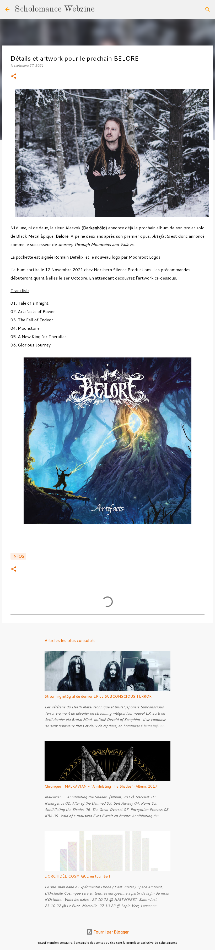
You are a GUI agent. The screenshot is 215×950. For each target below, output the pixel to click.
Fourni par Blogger (111, 932)
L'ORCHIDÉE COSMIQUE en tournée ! (77, 876)
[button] (13, 76)
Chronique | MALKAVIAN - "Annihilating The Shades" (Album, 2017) (102, 786)
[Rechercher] (102, 9)
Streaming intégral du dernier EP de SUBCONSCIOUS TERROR (98, 696)
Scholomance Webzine (55, 9)
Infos (18, 556)
